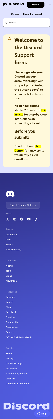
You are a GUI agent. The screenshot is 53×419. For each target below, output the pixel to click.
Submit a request (32, 14)
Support (10, 297)
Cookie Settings (14, 363)
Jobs (8, 271)
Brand (9, 276)
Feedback (11, 312)
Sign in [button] (35, 5)
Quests (9, 332)
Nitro (8, 239)
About (9, 266)
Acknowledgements (16, 373)
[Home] (13, 5)
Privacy (10, 358)
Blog (8, 307)
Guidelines (11, 368)
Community (12, 322)
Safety (9, 302)
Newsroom (11, 281)
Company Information (17, 384)
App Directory (13, 249)
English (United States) (22, 205)
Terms (9, 353)
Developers (12, 327)
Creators (10, 317)
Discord (15, 14)
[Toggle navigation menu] (50, 5)
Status (9, 245)
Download (11, 234)
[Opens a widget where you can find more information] (42, 414)
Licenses (10, 379)
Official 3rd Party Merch (19, 337)
